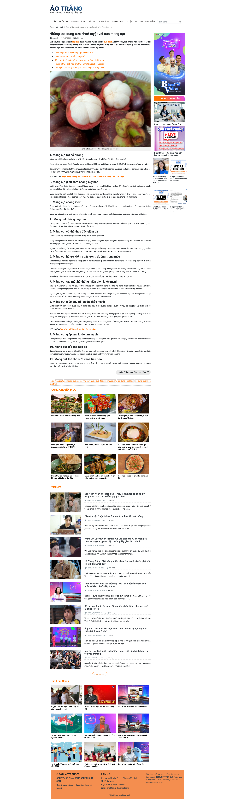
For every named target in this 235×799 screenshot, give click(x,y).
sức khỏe (108, 42)
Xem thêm (99, 674)
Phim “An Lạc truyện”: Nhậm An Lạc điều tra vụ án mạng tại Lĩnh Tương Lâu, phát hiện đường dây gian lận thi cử (115, 540)
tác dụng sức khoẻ (125, 381)
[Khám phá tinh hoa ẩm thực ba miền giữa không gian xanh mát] (100, 463)
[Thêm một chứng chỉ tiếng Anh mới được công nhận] (100, 752)
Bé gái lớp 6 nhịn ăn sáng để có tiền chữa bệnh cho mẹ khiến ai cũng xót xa (116, 607)
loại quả (75, 42)
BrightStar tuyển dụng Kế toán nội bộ (161, 208)
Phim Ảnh (111, 500)
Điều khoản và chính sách (119, 795)
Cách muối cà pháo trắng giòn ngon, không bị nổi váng (79, 60)
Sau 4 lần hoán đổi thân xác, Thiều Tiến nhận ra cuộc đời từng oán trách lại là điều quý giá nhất (114, 495)
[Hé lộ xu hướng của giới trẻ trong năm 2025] (66, 752)
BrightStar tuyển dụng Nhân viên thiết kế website (178, 179)
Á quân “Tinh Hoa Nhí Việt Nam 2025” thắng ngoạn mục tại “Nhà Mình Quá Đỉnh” (115, 630)
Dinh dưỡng (64, 27)
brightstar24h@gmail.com (118, 788)
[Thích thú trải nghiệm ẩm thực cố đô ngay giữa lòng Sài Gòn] (66, 463)
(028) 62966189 (118, 784)
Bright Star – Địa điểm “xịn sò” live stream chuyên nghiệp (168, 154)
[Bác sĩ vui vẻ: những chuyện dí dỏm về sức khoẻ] (100, 723)
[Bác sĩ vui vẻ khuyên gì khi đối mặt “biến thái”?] (133, 723)
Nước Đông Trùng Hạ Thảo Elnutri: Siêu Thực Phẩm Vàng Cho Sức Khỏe (92, 177)
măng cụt (59, 381)
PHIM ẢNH (104, 21)
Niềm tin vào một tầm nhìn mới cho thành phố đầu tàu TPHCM (160, 180)
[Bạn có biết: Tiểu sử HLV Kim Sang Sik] (100, 694)
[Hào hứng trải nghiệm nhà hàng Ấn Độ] (133, 463)
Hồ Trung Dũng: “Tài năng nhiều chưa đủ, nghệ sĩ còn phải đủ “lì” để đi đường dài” (117, 562)
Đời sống (111, 520)
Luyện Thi (131, 21)
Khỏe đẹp (117, 21)
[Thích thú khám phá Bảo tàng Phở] (66, 403)
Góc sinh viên (147, 21)
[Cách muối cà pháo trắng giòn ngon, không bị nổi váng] (100, 403)
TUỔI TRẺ (63, 21)
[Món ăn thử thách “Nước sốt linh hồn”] (100, 432)
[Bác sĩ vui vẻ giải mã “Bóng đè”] (133, 752)
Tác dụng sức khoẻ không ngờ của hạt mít (73, 52)
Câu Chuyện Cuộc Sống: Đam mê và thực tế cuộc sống (113, 516)
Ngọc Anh (54, 38)
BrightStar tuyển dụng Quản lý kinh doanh (177, 209)
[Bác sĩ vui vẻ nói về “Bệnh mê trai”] (133, 694)
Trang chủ (54, 27)
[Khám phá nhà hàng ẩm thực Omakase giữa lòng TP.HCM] (66, 432)
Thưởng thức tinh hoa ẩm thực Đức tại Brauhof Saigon (79, 64)
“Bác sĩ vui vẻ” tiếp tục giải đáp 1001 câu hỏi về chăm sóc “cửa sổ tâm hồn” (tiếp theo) (115, 585)
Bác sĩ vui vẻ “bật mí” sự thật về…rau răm (78, 329)
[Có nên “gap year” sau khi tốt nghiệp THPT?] (66, 723)
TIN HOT (110, 590)
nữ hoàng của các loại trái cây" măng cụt (82, 381)
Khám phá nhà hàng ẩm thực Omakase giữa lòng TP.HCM (80, 67)
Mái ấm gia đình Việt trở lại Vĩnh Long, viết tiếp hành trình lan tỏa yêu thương (116, 652)
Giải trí (92, 21)
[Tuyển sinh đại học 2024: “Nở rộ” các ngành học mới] (66, 694)
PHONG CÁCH (78, 21)
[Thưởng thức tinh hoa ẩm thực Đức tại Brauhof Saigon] (133, 403)
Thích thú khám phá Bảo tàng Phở (69, 56)
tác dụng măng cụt (108, 381)
